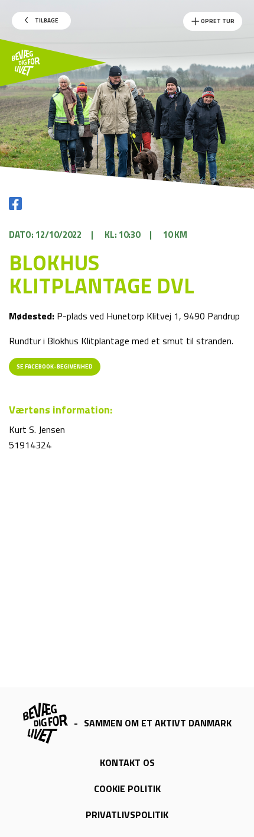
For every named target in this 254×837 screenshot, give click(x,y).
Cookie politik (127, 788)
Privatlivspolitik (127, 814)
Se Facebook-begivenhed (55, 366)
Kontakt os (127, 762)
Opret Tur (217, 21)
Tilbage (46, 20)
